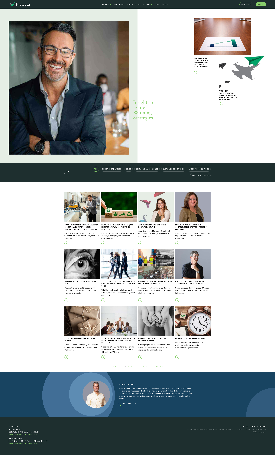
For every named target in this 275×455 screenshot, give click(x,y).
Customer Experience (173, 169)
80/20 (128, 169)
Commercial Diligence (147, 169)
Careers (262, 426)
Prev (114, 366)
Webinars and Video (199, 169)
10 (143, 366)
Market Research (200, 176)
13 (153, 366)
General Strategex (111, 169)
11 (146, 366)
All (96, 169)
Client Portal (249, 426)
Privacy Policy (251, 429)
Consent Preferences (226, 429)
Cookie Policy (239, 429)
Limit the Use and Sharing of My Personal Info (201, 429)
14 (157, 366)
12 (150, 366)
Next (161, 366)
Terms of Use (262, 429)
